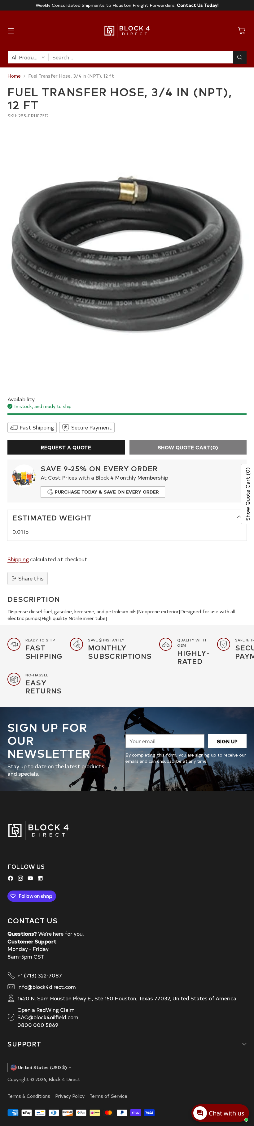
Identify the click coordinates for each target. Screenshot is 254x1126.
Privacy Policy (70, 1096)
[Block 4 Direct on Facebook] (10, 879)
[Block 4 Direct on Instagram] (20, 879)
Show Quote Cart (188, 447)
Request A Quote (66, 447)
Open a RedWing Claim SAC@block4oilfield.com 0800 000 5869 (47, 1017)
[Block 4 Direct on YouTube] (30, 879)
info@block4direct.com (46, 986)
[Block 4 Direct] (127, 31)
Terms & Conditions (28, 1096)
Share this (31, 578)
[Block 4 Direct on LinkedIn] (40, 879)
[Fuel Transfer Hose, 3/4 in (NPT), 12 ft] (127, 254)
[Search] (240, 57)
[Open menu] (10, 30)
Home (14, 76)
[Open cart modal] (241, 30)
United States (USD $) (42, 1067)
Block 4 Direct (64, 1079)
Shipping (18, 559)
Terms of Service (108, 1096)
